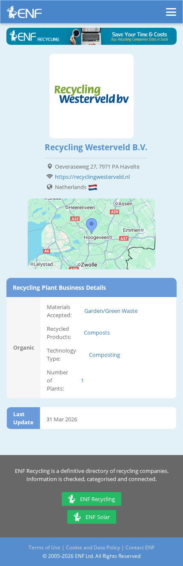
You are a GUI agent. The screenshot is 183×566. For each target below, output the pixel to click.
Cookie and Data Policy (93, 547)
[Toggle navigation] (171, 8)
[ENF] (24, 14)
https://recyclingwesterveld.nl (92, 177)
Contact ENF (140, 547)
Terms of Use (44, 547)
